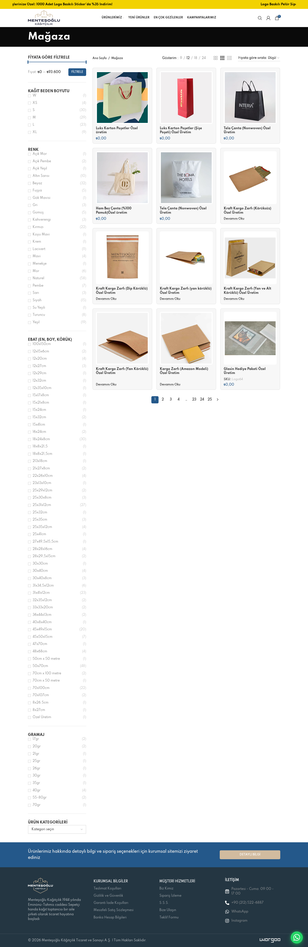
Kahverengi (42, 219)
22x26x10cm (43, 476)
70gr (36, 805)
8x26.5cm (40, 702)
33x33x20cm (43, 607)
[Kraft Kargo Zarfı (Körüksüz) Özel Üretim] (250, 177)
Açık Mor (40, 154)
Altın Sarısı (41, 176)
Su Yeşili (39, 307)
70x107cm (41, 695)
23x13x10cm (42, 483)
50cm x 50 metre (46, 659)
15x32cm (39, 417)
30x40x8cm (42, 578)
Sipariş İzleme (170, 896)
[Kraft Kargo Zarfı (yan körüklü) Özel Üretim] (186, 257)
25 (210, 399)
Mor (36, 271)
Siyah (37, 300)
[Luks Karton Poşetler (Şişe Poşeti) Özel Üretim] (186, 97)
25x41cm (39, 534)
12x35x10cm (42, 388)
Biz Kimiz (166, 888)
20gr (37, 746)
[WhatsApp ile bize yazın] (297, 937)
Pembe (38, 285)
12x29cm (39, 373)
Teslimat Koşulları (107, 888)
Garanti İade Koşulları (111, 903)
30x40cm (40, 571)
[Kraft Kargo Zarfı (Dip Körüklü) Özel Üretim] (122, 257)
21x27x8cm (41, 468)
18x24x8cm (41, 439)
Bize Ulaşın (167, 910)
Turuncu (39, 315)
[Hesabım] (268, 18)
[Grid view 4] (229, 58)
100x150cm (42, 344)
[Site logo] (44, 17)
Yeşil (36, 322)
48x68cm (40, 651)
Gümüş (38, 212)
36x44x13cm (42, 615)
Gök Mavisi (41, 198)
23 (194, 399)
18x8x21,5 (40, 446)
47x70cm (40, 644)
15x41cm (39, 424)
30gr (36, 775)
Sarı (36, 293)
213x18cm (40, 461)
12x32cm (39, 380)
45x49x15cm (42, 629)
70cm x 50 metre (46, 680)
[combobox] (57, 829)
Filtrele (77, 72)
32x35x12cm (42, 600)
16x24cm (39, 432)
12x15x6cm (41, 351)
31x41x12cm (41, 593)
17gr (36, 739)
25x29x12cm (42, 490)
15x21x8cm (41, 402)
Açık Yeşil (40, 168)
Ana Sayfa (100, 58)
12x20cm (40, 358)
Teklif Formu (169, 917)
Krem (37, 241)
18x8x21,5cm (42, 454)
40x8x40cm (42, 622)
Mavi (37, 256)
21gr (36, 754)
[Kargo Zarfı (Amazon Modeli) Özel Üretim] (186, 338)
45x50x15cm (42, 637)
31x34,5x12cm (43, 585)
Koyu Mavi (41, 234)
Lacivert (39, 249)
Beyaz (37, 183)
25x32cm (40, 512)
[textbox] (57, 829)
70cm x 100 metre (47, 673)
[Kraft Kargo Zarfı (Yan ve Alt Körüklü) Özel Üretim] (250, 257)
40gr (36, 790)
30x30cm (40, 563)
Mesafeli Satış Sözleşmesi (114, 910)
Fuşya (37, 190)
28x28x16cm (42, 549)
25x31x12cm (42, 505)
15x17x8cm (41, 395)
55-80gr (40, 797)
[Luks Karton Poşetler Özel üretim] (122, 97)
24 (202, 399)
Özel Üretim (42, 717)
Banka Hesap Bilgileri (110, 917)
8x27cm (39, 710)
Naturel (38, 278)
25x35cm (40, 519)
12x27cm (39, 366)
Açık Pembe (42, 161)
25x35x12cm (42, 527)
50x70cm (40, 666)
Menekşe (40, 263)
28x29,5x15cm (44, 556)
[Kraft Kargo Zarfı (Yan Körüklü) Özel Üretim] (122, 338)
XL (35, 132)
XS (35, 103)
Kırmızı (38, 227)
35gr (36, 783)
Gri (35, 205)
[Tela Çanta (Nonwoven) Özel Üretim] (250, 97)
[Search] (260, 18)
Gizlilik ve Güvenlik (108, 896)
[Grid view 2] (216, 58)
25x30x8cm (42, 497)
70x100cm (41, 688)
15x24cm (39, 410)
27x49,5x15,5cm (45, 541)
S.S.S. (164, 903)
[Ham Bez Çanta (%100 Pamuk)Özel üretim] (122, 177)
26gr (36, 768)
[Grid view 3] (222, 58)
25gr (36, 761)
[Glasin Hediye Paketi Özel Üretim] (250, 338)
